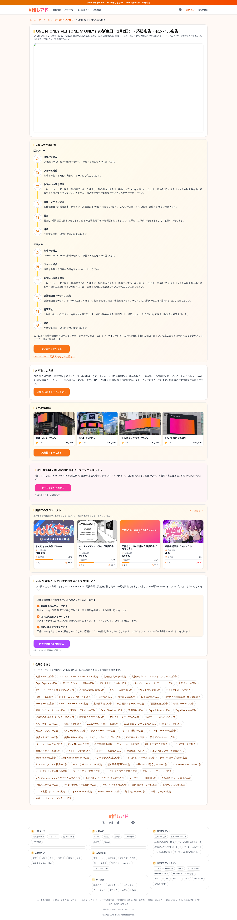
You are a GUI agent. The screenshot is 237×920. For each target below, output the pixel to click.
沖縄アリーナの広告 (161, 791)
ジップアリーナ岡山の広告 (142, 778)
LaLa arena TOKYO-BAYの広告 (140, 724)
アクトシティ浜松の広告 (78, 751)
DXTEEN (169, 868)
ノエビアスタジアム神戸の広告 (51, 771)
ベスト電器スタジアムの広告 (50, 791)
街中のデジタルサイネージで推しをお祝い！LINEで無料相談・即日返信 (118, 2)
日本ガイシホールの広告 (162, 737)
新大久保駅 (129, 836)
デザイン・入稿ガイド (192, 847)
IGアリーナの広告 (135, 737)
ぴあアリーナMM (101, 868)
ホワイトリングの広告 (149, 690)
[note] (126, 822)
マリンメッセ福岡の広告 (114, 784)
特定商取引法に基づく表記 (126, 900)
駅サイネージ (113, 885)
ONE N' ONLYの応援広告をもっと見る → (54, 356)
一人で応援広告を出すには (190, 842)
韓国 (78, 858)
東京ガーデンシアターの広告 (50, 710)
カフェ (125, 890)
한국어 (120, 909)
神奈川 (61, 858)
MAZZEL (177, 879)
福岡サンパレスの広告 (173, 784)
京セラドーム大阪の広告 (108, 751)
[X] (104, 822)
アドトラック (99, 890)
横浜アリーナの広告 (172, 724)
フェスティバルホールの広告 (139, 757)
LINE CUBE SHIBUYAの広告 (73, 703)
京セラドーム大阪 (127, 858)
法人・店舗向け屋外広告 (118, 904)
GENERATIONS (161, 873)
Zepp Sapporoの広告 (46, 683)
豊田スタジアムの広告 (156, 744)
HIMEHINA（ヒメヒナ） (183, 873)
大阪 (43, 858)
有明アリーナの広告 (183, 703)
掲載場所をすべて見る (42, 863)
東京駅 (96, 842)
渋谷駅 (96, 836)
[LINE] (133, 822)
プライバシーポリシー (69, 900)
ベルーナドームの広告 (47, 724)
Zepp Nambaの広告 (46, 757)
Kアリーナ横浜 (100, 863)
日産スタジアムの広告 (47, 730)
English (113, 909)
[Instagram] (111, 822)
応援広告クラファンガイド (166, 847)
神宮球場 (111, 858)
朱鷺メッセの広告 (187, 683)
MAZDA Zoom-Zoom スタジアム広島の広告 (58, 778)
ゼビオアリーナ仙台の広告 (113, 683)
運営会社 (142, 900)
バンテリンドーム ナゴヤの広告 (105, 737)
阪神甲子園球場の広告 (119, 764)
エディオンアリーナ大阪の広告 (168, 751)
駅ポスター (98, 885)
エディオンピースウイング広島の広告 (104, 778)
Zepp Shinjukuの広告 (159, 710)
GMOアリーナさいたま (121, 863)
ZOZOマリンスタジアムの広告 (102, 724)
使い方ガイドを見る (51, 349)
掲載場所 (57, 10)
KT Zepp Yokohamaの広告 (162, 730)
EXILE (180, 868)
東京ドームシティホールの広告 (75, 696)
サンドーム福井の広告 (121, 690)
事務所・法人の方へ (156, 900)
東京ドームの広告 (45, 696)
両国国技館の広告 (159, 703)
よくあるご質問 (43, 900)
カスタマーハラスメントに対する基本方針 (97, 900)
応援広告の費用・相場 (164, 842)
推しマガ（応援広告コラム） (187, 852)
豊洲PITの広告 (135, 710)
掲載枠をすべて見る (51, 452)
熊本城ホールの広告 (135, 791)
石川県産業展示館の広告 (91, 690)
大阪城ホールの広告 (137, 751)
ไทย (132, 909)
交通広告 (113, 890)
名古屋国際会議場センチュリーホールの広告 (116, 744)
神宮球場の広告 (104, 696)
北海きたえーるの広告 (115, 676)
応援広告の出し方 (178, 836)
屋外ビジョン (129, 885)
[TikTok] (118, 822)
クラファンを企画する (53, 488)
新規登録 (202, 10)
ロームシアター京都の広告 (86, 771)
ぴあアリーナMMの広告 (103, 730)
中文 (127, 909)
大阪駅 (107, 842)
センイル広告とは (162, 852)
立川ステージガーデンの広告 (124, 717)
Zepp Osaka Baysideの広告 (75, 757)
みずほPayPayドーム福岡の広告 (80, 784)
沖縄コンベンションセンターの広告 (54, 798)
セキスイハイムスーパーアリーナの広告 (152, 683)
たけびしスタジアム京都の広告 (121, 771)
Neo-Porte (198, 879)
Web (134, 890)
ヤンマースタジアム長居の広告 (51, 764)
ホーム (33, 20)
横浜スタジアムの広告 (47, 737)
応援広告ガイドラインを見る (51, 392)
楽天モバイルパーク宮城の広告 (78, 683)
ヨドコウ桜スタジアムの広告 (87, 764)
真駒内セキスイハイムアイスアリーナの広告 (154, 676)
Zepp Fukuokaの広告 (81, 791)
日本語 (106, 909)
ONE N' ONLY (66, 20)
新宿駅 (107, 836)
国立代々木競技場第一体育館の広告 (183, 696)
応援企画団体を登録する (51, 643)
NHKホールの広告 (45, 703)
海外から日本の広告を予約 (189, 900)
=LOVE (157, 868)
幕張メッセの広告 (73, 724)
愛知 (51, 858)
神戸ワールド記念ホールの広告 (151, 764)
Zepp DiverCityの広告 (112, 710)
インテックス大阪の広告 (107, 757)
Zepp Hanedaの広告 (185, 710)
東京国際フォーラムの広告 (130, 703)
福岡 (70, 858)
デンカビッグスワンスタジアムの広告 (55, 690)
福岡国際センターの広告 (144, 784)
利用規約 (55, 900)
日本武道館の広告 (150, 696)
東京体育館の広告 (103, 703)
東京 (35, 858)
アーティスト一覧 (48, 20)
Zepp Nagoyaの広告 (78, 744)
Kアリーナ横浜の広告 (74, 730)
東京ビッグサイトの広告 (82, 710)
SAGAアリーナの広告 (108, 791)
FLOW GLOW (193, 868)
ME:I (187, 879)
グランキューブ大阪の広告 (173, 757)
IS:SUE (157, 879)
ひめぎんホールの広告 (47, 784)
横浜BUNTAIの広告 (73, 737)
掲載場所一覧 (38, 836)
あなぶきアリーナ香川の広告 (176, 778)
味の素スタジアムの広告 (91, 717)
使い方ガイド (83, 10)
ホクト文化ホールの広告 (178, 690)
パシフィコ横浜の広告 (132, 730)
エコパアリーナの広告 (184, 744)
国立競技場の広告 (127, 696)
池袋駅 (117, 836)
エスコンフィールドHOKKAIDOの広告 (78, 676)
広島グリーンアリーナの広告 (157, 771)
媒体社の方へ (171, 900)
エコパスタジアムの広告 (48, 751)
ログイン (190, 10)
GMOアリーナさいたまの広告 (160, 717)
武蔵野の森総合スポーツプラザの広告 (55, 717)
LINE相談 (97, 10)
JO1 (167, 879)
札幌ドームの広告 (45, 676)
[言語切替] (180, 10)
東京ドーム (98, 858)
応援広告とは (160, 836)
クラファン (69, 10)
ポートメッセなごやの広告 (49, 744)
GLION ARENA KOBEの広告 (187, 764)
